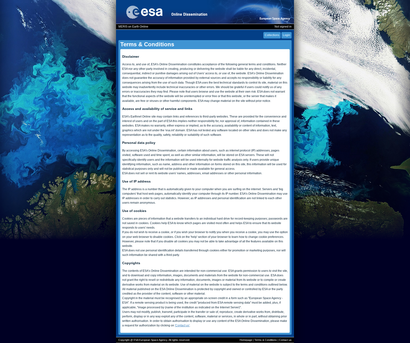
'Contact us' (182, 325)
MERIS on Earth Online (133, 26)
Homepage (246, 339)
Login (286, 35)
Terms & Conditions (265, 339)
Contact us (285, 339)
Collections (272, 35)
